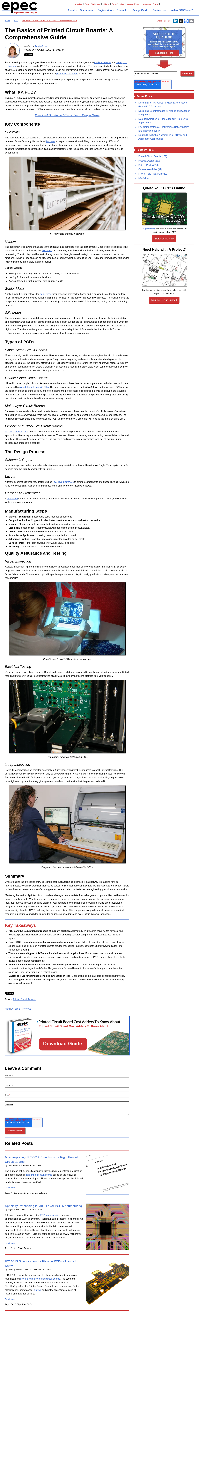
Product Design (149, 160)
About (71, 10)
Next (7, 1009)
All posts (15, 1009)
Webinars (95, 4)
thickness (47, 250)
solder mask (46, 294)
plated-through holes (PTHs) (34, 387)
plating (37, 1290)
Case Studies (118, 4)
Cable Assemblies (150, 169)
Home (7, 20)
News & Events (133, 4)
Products (122, 10)
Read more (10, 1188)
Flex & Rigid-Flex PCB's (153, 173)
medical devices (102, 62)
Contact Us (159, 10)
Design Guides (140, 10)
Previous (26, 1009)
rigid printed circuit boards (38, 1175)
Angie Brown (41, 46)
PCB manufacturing (50, 1215)
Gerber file (12, 498)
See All (142, 178)
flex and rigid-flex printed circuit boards (40, 1279)
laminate (50, 141)
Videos (106, 4)
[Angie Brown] (12, 50)
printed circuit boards (67, 73)
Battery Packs (148, 165)
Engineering (105, 10)
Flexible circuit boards (16, 431)
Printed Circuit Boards (24, 999)
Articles (78, 4)
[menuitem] (72, 10)
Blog (87, 4)
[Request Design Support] (164, 270)
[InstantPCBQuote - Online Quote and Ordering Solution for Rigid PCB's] (164, 209)
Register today (148, 228)
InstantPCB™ (182, 10)
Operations (86, 10)
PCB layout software (63, 482)
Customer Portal (150, 4)
